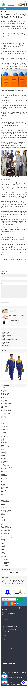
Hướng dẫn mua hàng (7, 639)
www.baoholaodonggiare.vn (10, 629)
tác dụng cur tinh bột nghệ (6, 534)
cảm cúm (2, 414)
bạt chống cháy (4, 400)
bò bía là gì (3, 409)
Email (2, 278)
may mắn (2, 480)
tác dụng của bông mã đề (6, 527)
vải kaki (2, 542)
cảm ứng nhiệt (3, 416)
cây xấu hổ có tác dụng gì (6, 429)
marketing (3, 474)
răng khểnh (3, 513)
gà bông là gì (3, 451)
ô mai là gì (3, 498)
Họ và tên (3, 273)
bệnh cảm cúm (4, 406)
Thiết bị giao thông (5, 341)
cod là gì (2, 433)
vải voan (2, 552)
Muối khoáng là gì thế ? (13, 310)
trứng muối (3, 539)
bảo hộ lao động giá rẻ (17, 90)
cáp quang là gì (4, 420)
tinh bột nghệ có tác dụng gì (6, 537)
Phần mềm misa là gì (5, 501)
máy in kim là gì (4, 478)
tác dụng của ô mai (4, 532)
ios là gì (2, 464)
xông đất (2, 555)
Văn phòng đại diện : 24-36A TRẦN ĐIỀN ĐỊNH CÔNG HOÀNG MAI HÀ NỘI (13, 667)
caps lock (3, 422)
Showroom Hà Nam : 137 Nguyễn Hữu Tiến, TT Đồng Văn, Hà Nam (14, 673)
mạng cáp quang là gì (5, 472)
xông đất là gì (3, 556)
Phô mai (2, 506)
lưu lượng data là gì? (5, 469)
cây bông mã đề (4, 425)
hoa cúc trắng (3, 458)
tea (1, 536)
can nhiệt (2, 419)
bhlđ (2, 407)
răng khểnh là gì (4, 514)
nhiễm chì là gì (4, 493)
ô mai (2, 497)
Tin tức (4, 656)
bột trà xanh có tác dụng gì (6, 410)
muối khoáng (3, 485)
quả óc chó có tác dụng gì (6, 510)
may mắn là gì (3, 481)
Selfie (2, 517)
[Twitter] (17, 572)
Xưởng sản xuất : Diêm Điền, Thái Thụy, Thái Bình (12, 677)
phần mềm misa (4, 500)
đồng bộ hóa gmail (4, 445)
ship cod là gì (3, 520)
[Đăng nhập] (2, 1)
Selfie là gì (3, 519)
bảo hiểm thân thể (4, 391)
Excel (2, 448)
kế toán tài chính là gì (5, 465)
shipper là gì (3, 523)
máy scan (3, 482)
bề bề (2, 404)
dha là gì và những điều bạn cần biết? (16, 315)
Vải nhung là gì (4, 546)
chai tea (2, 430)
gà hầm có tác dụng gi (5, 452)
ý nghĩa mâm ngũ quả (5, 565)
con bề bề (3, 435)
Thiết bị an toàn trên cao (6, 342)
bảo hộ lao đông (4, 397)
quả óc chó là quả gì (5, 511)
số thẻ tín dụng (4, 524)
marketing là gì (4, 475)
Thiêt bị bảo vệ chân (6, 336)
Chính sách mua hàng (7, 648)
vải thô (2, 547)
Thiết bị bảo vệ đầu (5, 332)
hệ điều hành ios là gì (5, 456)
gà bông (2, 449)
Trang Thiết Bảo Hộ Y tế (6, 345)
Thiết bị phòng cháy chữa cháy (8, 343)
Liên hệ (4, 660)
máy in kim (3, 477)
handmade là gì (4, 455)
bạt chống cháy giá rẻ (5, 401)
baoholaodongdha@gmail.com (11, 626)
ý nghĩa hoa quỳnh (4, 560)
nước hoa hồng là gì (5, 495)
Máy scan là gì (3, 484)
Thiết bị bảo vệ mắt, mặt (6, 333)
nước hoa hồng (4, 494)
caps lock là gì (3, 423)
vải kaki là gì (3, 543)
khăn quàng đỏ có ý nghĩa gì (6, 467)
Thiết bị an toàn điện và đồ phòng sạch (9, 339)
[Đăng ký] (4, 1)
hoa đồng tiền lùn (4, 461)
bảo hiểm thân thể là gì (5, 393)
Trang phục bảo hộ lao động (7, 338)
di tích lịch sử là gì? (4, 442)
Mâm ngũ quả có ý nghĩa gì (6, 471)
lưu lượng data (3, 468)
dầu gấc (2, 439)
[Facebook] (11, 572)
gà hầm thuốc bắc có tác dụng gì (7, 453)
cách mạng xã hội (4, 412)
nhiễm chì (3, 491)
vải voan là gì (3, 553)
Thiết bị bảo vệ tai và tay (6, 335)
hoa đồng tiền (3, 459)
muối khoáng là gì (4, 487)
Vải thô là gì (3, 549)
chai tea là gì (3, 432)
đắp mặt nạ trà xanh (5, 438)
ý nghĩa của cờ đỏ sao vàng (6, 558)
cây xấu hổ (3, 427)
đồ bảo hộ (3, 443)
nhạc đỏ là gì (3, 490)
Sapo (19, 684)
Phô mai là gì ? (4, 507)
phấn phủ (3, 503)
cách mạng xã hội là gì (5, 413)
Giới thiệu (5, 635)
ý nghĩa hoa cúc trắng (5, 559)
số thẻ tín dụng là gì (4, 526)
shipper (2, 521)
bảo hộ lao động (5, 35)
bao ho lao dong (4, 396)
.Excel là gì (3, 387)
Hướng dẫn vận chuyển (7, 652)
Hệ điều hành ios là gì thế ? (14, 320)
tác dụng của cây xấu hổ (5, 530)
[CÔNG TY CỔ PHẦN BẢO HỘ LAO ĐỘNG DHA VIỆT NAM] (14, 5)
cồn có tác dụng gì (4, 436)
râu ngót (2, 516)
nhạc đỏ (2, 488)
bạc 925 (2, 388)
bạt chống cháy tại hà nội (6, 403)
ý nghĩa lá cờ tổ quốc (5, 563)
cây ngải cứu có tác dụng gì (6, 426)
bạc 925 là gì (3, 390)
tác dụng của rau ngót (5, 533)
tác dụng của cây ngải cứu (6, 529)
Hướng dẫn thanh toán (7, 643)
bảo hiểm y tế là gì (4, 394)
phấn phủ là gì (3, 504)
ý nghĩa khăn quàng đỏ (5, 562)
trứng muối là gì (4, 540)
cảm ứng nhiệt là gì (4, 417)
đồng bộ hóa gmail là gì (5, 446)
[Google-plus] (14, 572)
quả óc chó (3, 508)
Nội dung (3, 283)
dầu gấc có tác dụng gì (5, 440)
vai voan (2, 550)
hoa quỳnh (3, 462)
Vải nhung (3, 545)
